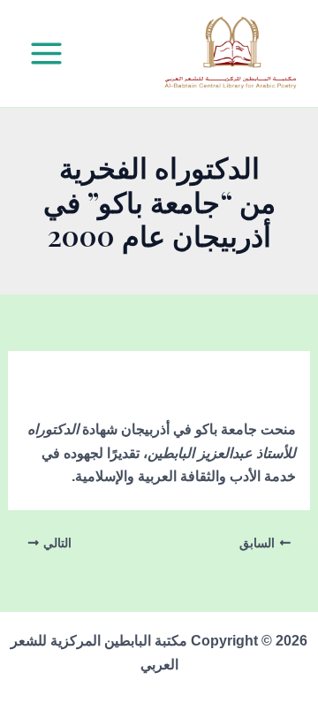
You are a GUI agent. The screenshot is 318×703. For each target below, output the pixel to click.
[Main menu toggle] (46, 53)
